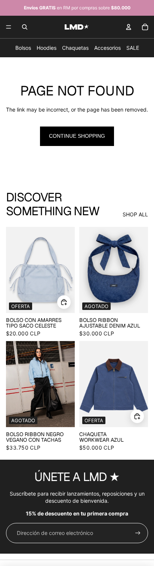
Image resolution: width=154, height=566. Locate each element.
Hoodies (46, 48)
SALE (132, 48)
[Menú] (8, 27)
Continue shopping (77, 136)
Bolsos (23, 48)
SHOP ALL (135, 214)
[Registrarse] (138, 533)
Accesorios (107, 48)
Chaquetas (75, 48)
